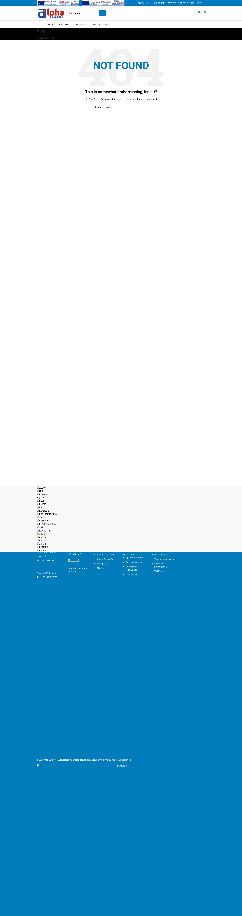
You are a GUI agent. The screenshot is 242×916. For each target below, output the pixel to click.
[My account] (192, 13)
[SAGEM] (121, 519)
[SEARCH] (102, 13)
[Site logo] (51, 12)
